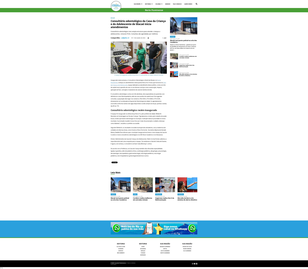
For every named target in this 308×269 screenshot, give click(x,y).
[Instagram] (192, 264)
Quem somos (188, 4)
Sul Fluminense (187, 250)
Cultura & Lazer (121, 246)
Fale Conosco (177, 4)
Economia (120, 248)
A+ (165, 38)
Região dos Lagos (187, 246)
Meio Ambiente (120, 252)
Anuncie (167, 4)
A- (163, 38)
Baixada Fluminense (165, 246)
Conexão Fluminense (116, 6)
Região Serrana (187, 248)
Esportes (120, 250)
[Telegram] (128, 38)
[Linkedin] (126, 38)
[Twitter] (125, 38)
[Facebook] (123, 38)
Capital (165, 248)
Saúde (142, 246)
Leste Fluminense (165, 250)
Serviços (143, 250)
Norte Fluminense (165, 252)
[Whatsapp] (121, 38)
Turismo (143, 252)
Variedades (143, 255)
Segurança (143, 248)
